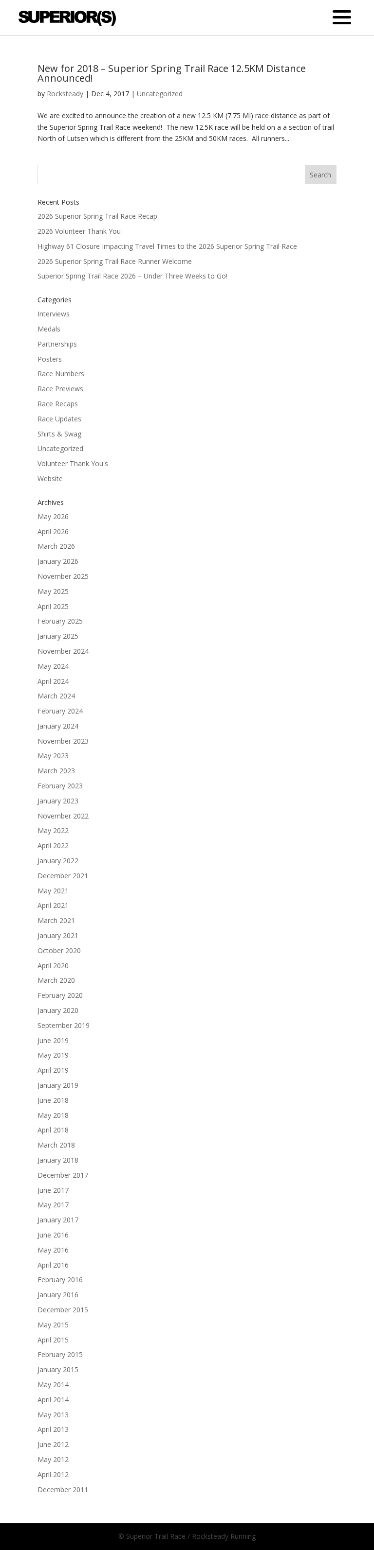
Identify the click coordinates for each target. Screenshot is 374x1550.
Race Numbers (60, 373)
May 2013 (53, 1414)
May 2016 (53, 1249)
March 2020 (56, 980)
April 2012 (53, 1474)
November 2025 (63, 576)
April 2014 (53, 1399)
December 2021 (62, 875)
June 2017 (53, 1190)
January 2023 (57, 800)
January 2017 (57, 1219)
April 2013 (53, 1429)
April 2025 (53, 606)
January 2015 (57, 1369)
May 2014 (53, 1384)
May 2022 (53, 830)
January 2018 (57, 1160)
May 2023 (53, 755)
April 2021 (53, 905)
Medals (48, 328)
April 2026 (53, 531)
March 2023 (56, 770)
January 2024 (57, 726)
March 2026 (56, 546)
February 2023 (60, 785)
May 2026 (53, 516)
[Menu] (342, 17)
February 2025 (60, 621)
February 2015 (60, 1354)
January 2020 (57, 1010)
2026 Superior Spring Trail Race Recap (97, 216)
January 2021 (57, 935)
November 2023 (63, 741)
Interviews (53, 313)
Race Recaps (57, 403)
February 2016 (60, 1279)
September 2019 (63, 1025)
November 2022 (63, 815)
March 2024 (56, 695)
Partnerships (57, 343)
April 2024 (53, 681)
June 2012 (53, 1444)
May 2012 (53, 1459)
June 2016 (53, 1234)
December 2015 (62, 1309)
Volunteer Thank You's (72, 463)
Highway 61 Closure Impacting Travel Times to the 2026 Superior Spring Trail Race (167, 246)
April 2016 (53, 1265)
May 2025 (53, 591)
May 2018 (53, 1115)
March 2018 (56, 1144)
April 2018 (53, 1129)
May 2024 (53, 666)
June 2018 (53, 1100)
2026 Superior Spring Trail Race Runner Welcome (114, 261)
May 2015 (53, 1324)
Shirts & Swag (59, 433)
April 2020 (53, 965)
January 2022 (57, 860)
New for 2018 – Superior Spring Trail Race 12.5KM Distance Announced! (171, 73)
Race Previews (60, 388)
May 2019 (53, 1055)
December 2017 (62, 1175)
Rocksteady (65, 93)
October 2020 (59, 950)
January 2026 (57, 561)
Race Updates (59, 418)
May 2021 (53, 890)
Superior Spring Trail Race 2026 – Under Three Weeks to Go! (132, 275)
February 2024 (60, 710)
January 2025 (57, 636)
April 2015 (53, 1339)
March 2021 (56, 920)
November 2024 (63, 651)
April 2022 (53, 845)
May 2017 (53, 1204)
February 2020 (60, 995)
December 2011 (62, 1489)
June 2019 (53, 1040)
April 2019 (53, 1070)
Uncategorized (160, 93)
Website (50, 478)
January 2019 (57, 1085)
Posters (49, 359)
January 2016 (57, 1294)
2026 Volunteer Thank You (79, 231)
